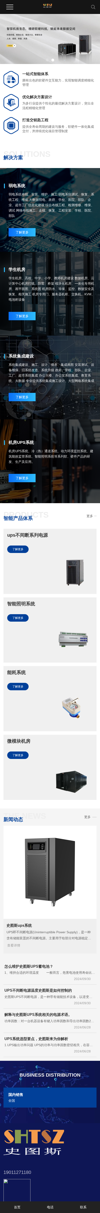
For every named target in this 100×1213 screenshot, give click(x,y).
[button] (47, 60)
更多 (90, 516)
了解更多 (22, 232)
